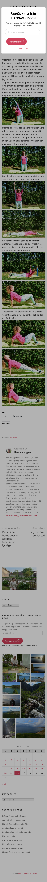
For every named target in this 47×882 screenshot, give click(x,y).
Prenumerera (15, 42)
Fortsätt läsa (23, 48)
